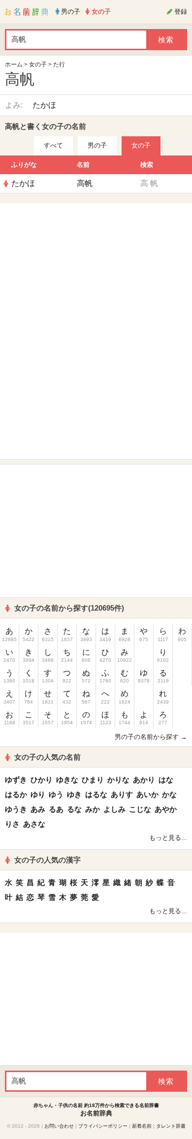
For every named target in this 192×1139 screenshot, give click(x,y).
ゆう (56, 794)
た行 (59, 64)
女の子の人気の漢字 (47, 860)
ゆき (74, 794)
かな (169, 794)
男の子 (97, 145)
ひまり (93, 779)
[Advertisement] (96, 269)
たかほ (44, 105)
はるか (16, 794)
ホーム (14, 64)
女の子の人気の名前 (47, 757)
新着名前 (142, 1126)
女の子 (38, 64)
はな (166, 779)
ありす (122, 794)
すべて (53, 145)
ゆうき (16, 809)
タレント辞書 (171, 1126)
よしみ (114, 809)
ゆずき (16, 779)
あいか (147, 794)
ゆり (38, 794)
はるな (96, 794)
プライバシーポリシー (103, 1126)
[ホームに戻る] (26, 11)
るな (74, 809)
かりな (118, 779)
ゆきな (67, 779)
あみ (38, 809)
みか (92, 809)
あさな (34, 824)
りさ (12, 824)
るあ (56, 809)
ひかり (42, 779)
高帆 (85, 183)
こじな (140, 809)
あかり (144, 779)
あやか (166, 809)
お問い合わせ (59, 1126)
